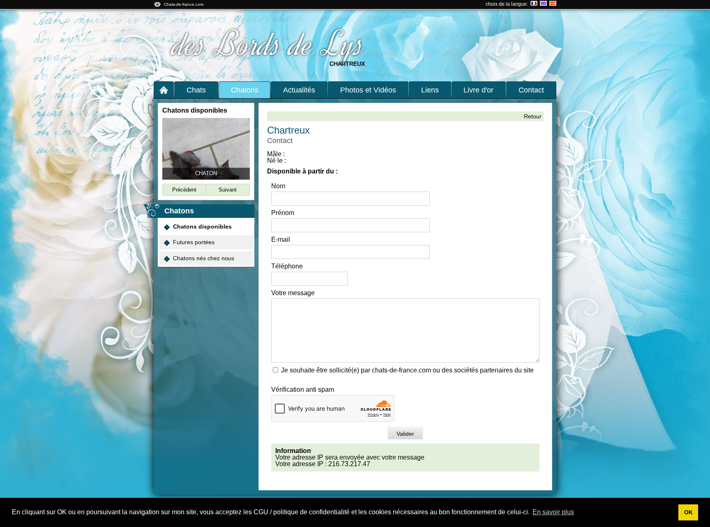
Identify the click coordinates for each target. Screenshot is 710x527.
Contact (531, 90)
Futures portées (193, 242)
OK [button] (688, 512)
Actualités (299, 90)
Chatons (244, 90)
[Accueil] (164, 89)
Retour (533, 116)
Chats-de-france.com (183, 4)
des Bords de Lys (269, 44)
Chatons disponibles (202, 226)
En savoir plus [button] (553, 512)
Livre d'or (478, 90)
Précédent (184, 190)
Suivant (228, 190)
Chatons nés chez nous (203, 258)
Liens (430, 90)
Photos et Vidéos (368, 90)
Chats (196, 90)
